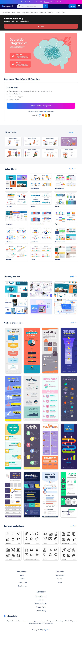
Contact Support (41, 596)
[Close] (80, 17)
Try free (41, 26)
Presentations (6, 12)
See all (71, 132)
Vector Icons (51, 12)
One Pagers (34, 12)
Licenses (41, 600)
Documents (43, 12)
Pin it (6, 35)
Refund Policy (41, 610)
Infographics (25, 12)
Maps (63, 12)
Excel (13, 12)
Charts (58, 12)
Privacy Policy (41, 607)
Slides (18, 12)
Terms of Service (41, 603)
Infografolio (46, 630)
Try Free (72, 6)
